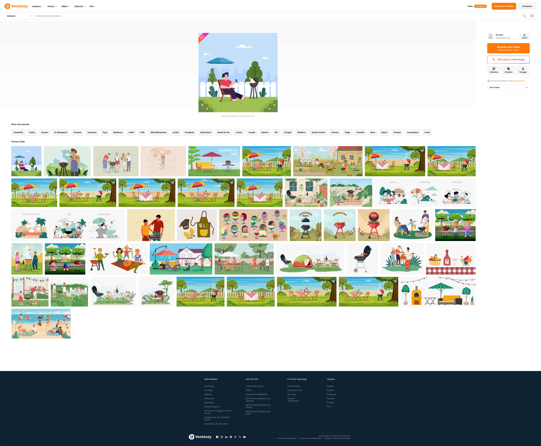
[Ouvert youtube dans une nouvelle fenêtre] (244, 437)
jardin (176, 132)
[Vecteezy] (16, 6)
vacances (92, 132)
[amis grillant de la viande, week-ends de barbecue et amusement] (402, 259)
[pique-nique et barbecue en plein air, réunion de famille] (118, 259)
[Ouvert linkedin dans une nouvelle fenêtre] (226, 437)
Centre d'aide (293, 386)
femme (335, 132)
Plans (470, 6)
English (330, 386)
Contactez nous (294, 390)
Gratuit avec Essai (508, 48)
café (142, 132)
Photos (51, 6)
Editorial (79, 6)
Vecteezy (208, 390)
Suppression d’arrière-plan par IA (217, 418)
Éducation (209, 402)
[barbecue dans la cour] (26, 161)
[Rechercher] (524, 16)
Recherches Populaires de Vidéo (258, 412)
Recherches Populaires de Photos (258, 406)
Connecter (527, 6)
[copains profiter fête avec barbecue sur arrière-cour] (244, 259)
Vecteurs (36, 6)
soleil (131, 132)
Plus (92, 6)
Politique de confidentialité (310, 438)
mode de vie (223, 132)
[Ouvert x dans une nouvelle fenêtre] (240, 437)
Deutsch (331, 398)
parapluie (189, 132)
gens (372, 132)
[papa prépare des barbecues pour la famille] (30, 292)
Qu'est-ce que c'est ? (517, 81)
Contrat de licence (254, 386)
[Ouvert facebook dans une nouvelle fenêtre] (217, 437)
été (276, 132)
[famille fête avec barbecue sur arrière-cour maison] (181, 259)
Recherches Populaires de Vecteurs (258, 399)
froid (427, 132)
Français (331, 402)
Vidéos (64, 6)
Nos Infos (291, 394)
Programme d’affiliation (257, 394)
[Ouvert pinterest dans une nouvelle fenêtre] (231, 437)
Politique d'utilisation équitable (337, 438)
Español (330, 390)
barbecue (117, 132)
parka (32, 132)
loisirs (239, 132)
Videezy (208, 394)
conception (412, 132)
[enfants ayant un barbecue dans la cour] (455, 225)
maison (264, 132)
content (77, 132)
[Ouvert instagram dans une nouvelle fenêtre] (222, 437)
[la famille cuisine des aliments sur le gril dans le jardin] (69, 292)
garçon (44, 132)
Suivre (524, 38)
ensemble (18, 132)
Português (332, 394)
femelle (360, 132)
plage (347, 132)
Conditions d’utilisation (286, 438)
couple (251, 132)
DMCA (249, 390)
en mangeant (60, 132)
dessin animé (318, 132)
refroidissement (159, 132)
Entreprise (209, 398)
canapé (287, 132)
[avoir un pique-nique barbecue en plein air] (67, 161)
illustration (205, 132)
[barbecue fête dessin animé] (253, 225)
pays (105, 132)
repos (384, 132)
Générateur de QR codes (216, 423)
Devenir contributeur (293, 399)
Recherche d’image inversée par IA (217, 411)
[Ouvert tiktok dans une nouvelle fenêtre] (235, 437)
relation (301, 132)
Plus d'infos (495, 87)
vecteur (397, 132)
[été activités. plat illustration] (425, 193)
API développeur (212, 406)
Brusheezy (209, 386)
